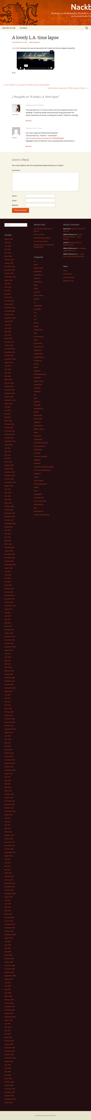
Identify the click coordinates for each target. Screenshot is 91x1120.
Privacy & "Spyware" (40, 456)
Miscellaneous (38, 408)
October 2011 (9, 849)
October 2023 (9, 356)
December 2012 (9, 801)
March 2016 (8, 667)
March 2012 (8, 832)
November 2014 (9, 722)
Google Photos (39, 357)
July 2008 (7, 983)
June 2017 (7, 616)
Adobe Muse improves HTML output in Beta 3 (68, 88)
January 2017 (8, 633)
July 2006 (7, 1065)
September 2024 (10, 318)
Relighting (37, 460)
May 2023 (7, 373)
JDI (35, 395)
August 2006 (8, 1061)
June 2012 (7, 821)
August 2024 (8, 321)
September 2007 (10, 1017)
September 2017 (10, 606)
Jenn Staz (15, 114)
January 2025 (8, 304)
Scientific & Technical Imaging (43, 467)
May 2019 (7, 537)
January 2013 (8, 798)
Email (15, 200)
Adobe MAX (37, 271)
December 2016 (9, 636)
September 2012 (10, 811)
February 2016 (9, 671)
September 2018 (10, 565)
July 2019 (7, 530)
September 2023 (10, 359)
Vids (35, 508)
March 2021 (8, 462)
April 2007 (7, 1034)
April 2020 (7, 499)
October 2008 (9, 972)
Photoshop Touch (39, 446)
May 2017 (7, 619)
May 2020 (7, 496)
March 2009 (8, 955)
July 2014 (7, 736)
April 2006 (7, 1075)
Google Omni (38, 354)
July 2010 (7, 900)
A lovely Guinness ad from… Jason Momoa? (72, 236)
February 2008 (9, 1000)
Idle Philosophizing (40, 374)
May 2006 (7, 1072)
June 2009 (7, 945)
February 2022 (9, 424)
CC (35, 302)
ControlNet (37, 309)
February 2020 (9, 506)
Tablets (36, 487)
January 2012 (8, 839)
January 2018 (8, 592)
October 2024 (9, 314)
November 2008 (9, 969)
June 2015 (7, 698)
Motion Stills (38, 415)
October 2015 (9, 684)
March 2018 (8, 585)
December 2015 (9, 678)
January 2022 (8, 427)
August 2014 (8, 732)
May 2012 (7, 825)
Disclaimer (23, 28)
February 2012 (9, 835)
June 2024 (7, 328)
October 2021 (9, 438)
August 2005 (8, 1102)
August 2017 (8, 609)
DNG (35, 333)
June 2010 (7, 904)
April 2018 (7, 582)
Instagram (37, 388)
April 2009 (7, 952)
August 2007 (8, 1020)
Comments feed (68, 277)
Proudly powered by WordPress (45, 1115)
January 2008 (8, 1003)
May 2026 (7, 249)
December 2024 (9, 308)
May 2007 (7, 1030)
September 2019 (10, 523)
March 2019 (8, 544)
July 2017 (7, 612)
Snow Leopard (38, 480)
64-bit (36, 265)
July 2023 (7, 366)
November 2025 (9, 270)
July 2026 (7, 242)
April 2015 (7, 705)
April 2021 (7, 458)
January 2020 (8, 510)
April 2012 (7, 828)
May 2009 (7, 948)
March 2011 (8, 873)
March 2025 (8, 297)
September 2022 (10, 400)
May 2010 (7, 907)
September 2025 (10, 277)
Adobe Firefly (38, 268)
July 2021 (7, 448)
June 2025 (7, 287)
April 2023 (7, 376)
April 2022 (7, 417)
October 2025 (9, 273)
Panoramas (37, 436)
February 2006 (9, 1082)
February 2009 (9, 959)
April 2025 (7, 294)
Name (15, 196)
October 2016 (9, 643)
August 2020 (8, 486)
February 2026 (9, 260)
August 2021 (8, 445)
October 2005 (9, 1096)
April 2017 (7, 623)
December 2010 (9, 883)
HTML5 (36, 367)
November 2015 (9, 681)
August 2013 (8, 774)
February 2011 (9, 876)
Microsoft (37, 405)
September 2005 (10, 1099)
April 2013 (7, 787)
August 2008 (8, 979)
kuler (35, 398)
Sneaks (36, 477)
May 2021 (7, 455)
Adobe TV (37, 278)
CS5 (35, 316)
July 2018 (7, 571)
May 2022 (7, 414)
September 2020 (10, 482)
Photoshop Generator (41, 443)
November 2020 (9, 475)
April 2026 (7, 253)
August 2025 (8, 280)
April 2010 (7, 911)
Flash (35, 340)
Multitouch (37, 422)
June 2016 (7, 657)
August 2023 (8, 362)
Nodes (36, 432)
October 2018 (9, 561)
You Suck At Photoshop (41, 515)
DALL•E (36, 323)
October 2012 (9, 808)
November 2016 (9, 640)
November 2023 (9, 352)
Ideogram (37, 371)
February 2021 (9, 465)
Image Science (39, 381)
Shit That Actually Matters (42, 470)
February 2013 (9, 794)
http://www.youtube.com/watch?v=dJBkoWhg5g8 (45, 138)
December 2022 (9, 390)
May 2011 (7, 866)
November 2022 (9, 393)
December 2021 (9, 431)
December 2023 (9, 349)
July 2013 (7, 777)
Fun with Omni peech (41, 241)
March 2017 (8, 626)
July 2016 (7, 654)
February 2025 (9, 301)
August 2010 (8, 897)
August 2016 (8, 650)
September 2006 (10, 1058)
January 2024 (8, 345)
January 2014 (8, 756)
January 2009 (8, 962)
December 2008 (9, 965)
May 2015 (7, 702)
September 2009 (10, 935)
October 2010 (9, 890)
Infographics (38, 384)
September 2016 (10, 647)
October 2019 (9, 520)
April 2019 (7, 541)
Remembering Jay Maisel (42, 238)
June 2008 (7, 986)
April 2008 (7, 993)
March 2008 (8, 996)
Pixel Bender (38, 450)
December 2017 (9, 595)
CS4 (35, 313)
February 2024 (9, 342)
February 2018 (9, 589)
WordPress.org (68, 281)
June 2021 (7, 451)
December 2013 (9, 760)
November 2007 (9, 1010)
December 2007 (9, 1006)
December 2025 (9, 266)
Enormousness (39, 337)
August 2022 (8, 403)
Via (14, 72)
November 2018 (9, 558)
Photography (35, 42)
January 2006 (8, 1085)
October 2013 (9, 767)
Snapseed (37, 474)
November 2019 (9, 517)
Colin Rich (16, 48)
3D (35, 261)
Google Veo (38, 361)
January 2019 (8, 551)
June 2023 (7, 369)
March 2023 (8, 380)
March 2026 (8, 256)
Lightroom (37, 402)
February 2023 (9, 383)
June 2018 (7, 575)
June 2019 (7, 534)
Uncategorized (39, 498)
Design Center (38, 330)
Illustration (37, 378)
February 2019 (9, 547)
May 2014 (7, 743)
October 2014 (9, 726)
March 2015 (8, 708)
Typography (38, 494)
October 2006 (9, 1054)
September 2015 (10, 688)
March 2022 (8, 421)
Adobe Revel (38, 275)
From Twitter (38, 343)
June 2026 (7, 246)
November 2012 (9, 804)
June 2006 (7, 1068)
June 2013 (7, 780)
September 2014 (10, 729)
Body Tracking (38, 295)
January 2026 (8, 263)
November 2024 (9, 311)
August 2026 (8, 239)
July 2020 (7, 489)
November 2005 (9, 1092)
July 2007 (7, 1024)
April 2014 (7, 746)
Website (15, 205)
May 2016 (7, 660)
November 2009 (9, 928)
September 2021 (10, 441)
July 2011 (7, 859)
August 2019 (8, 527)
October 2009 (9, 931)
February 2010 (9, 917)
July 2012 (7, 818)
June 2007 (7, 1027)
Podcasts (37, 453)
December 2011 (9, 842)
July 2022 (7, 407)
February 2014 (9, 753)
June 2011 (7, 863)
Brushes (36, 299)
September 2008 (10, 976)
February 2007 (9, 1041)
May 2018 (7, 578)
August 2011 (8, 856)
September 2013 (10, 770)
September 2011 (10, 852)
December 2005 (9, 1089)
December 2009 (9, 924)
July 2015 (7, 695)
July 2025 (7, 284)
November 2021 (9, 434)
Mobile (36, 412)
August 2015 (8, 691)
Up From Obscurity (40, 501)
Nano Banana (38, 426)
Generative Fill (38, 347)
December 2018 (9, 554)
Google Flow (38, 350)
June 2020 (7, 493)
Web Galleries (38, 511)
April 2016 (7, 664)
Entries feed (67, 274)
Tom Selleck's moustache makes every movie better (25, 84)
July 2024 (7, 325)
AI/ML (35, 285)
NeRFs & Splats (39, 429)
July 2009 (7, 941)
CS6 (35, 319)
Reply (30, 121)
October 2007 (9, 1013)
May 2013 (7, 784)
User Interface (38, 504)
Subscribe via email (8, 28)
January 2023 (8, 386)
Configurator (38, 306)
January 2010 (8, 921)
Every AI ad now (39, 234)
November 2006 (9, 1051)
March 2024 (8, 338)
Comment (16, 170)
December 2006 (9, 1048)
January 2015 (8, 715)
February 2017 (9, 630)
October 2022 (9, 397)
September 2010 (10, 893)
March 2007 (8, 1037)
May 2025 (7, 290)
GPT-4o (36, 364)
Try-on (36, 491)
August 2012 (8, 815)
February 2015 (9, 712)
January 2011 (8, 880)
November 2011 (9, 845)
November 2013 (9, 763)
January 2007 (8, 1044)
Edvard (14, 138)
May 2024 (7, 332)
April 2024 (7, 335)
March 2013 (8, 791)
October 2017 (9, 602)
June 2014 (7, 739)
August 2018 (8, 568)
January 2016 (8, 674)
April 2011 (7, 869)
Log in (65, 270)
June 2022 (7, 410)
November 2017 (9, 599)
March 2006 (8, 1078)
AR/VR (36, 289)
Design (36, 326)
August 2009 (8, 938)
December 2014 (9, 719)
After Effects (38, 282)
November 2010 (9, 887)
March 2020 (8, 503)
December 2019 (9, 513)
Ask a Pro (37, 292)
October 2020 (9, 479)
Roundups (37, 463)
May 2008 (7, 989)
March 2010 (8, 914)
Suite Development (40, 484)
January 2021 (8, 469)
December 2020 (9, 472)
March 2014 (8, 750)
